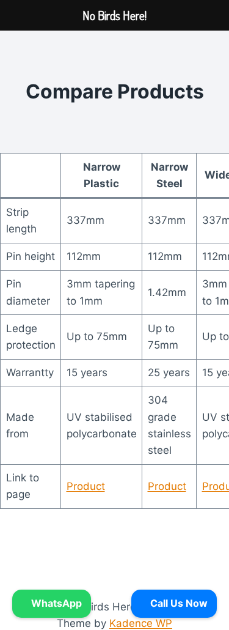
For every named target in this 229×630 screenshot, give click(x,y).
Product (86, 486)
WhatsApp (55, 603)
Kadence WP (140, 623)
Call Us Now (178, 603)
